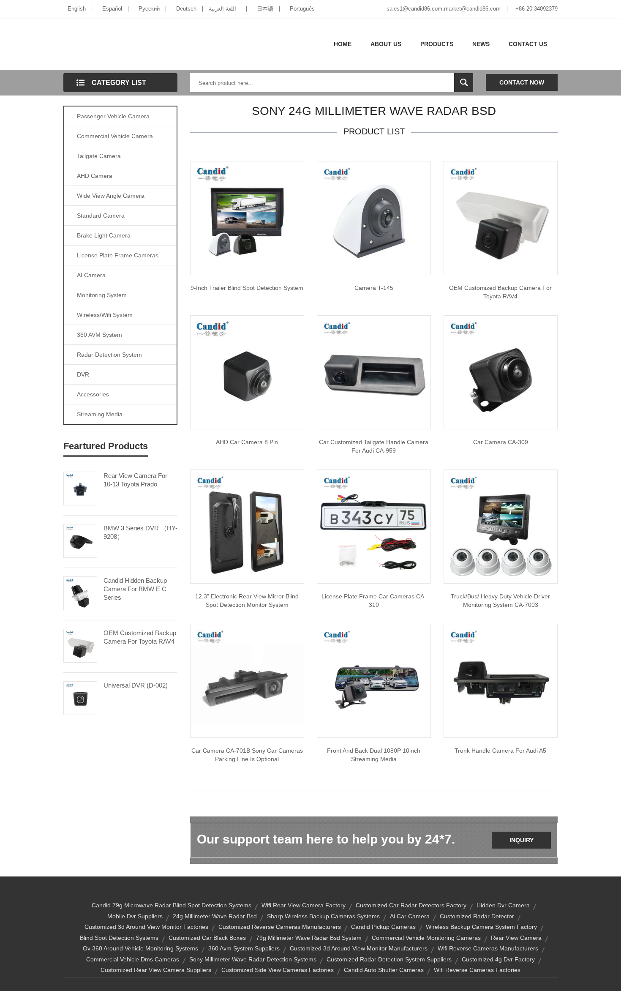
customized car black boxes (207, 937)
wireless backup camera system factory (481, 926)
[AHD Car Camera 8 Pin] (247, 372)
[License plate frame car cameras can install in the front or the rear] (373, 526)
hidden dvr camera (503, 905)
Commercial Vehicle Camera (115, 136)
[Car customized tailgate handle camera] (373, 372)
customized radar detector (477, 916)
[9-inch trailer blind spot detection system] (247, 217)
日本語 (265, 8)
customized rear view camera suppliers (156, 969)
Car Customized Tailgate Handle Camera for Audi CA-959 (373, 446)
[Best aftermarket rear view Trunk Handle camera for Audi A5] (500, 680)
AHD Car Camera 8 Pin (247, 442)
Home (342, 44)
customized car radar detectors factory (411, 905)
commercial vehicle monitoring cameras (426, 937)
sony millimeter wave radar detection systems (252, 959)
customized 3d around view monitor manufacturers (359, 948)
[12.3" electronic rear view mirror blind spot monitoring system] (247, 526)
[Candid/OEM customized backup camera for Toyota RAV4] (500, 217)
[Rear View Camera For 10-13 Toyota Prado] (80, 487)
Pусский (149, 8)
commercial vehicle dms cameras (132, 959)
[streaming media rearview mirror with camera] (373, 680)
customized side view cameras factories (277, 969)
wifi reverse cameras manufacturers (488, 948)
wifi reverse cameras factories (477, 969)
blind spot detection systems (119, 937)
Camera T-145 (373, 287)
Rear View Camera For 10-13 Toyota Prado (135, 480)
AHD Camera (94, 175)
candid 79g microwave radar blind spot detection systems (171, 905)
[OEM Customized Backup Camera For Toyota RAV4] (80, 645)
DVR (83, 374)
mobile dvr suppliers (135, 916)
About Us (385, 44)
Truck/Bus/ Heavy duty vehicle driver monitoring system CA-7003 (500, 600)
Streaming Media (100, 414)
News (481, 44)
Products (436, 44)
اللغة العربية (222, 8)
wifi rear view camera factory (303, 905)
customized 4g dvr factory (498, 959)
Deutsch (186, 8)
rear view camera (516, 937)
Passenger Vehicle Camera (113, 116)
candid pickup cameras (383, 926)
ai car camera (410, 916)
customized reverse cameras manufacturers (279, 926)
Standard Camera (101, 215)
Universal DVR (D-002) (136, 685)
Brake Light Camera (104, 235)
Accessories (93, 394)
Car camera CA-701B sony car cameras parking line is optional (247, 754)
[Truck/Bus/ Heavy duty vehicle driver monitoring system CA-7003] (500, 526)
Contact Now (521, 82)
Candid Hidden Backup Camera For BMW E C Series (135, 589)
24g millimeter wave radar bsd (215, 916)
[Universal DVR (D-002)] (80, 697)
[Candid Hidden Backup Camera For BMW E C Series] (80, 592)
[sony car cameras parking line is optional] (247, 680)
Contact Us (528, 44)
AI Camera (91, 275)
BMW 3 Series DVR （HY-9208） (140, 532)
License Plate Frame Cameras (117, 255)
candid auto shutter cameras (384, 969)
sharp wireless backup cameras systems (323, 916)
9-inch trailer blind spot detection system (247, 287)
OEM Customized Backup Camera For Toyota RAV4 (140, 637)
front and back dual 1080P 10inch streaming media (373, 754)
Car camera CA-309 (500, 442)
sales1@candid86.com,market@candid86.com (444, 8)
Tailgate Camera (99, 156)
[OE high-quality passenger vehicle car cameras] (500, 372)
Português (302, 8)
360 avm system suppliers (244, 948)
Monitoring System (102, 295)
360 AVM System (99, 334)
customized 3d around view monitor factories (146, 926)
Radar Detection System (109, 354)
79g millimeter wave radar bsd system (309, 937)
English (77, 8)
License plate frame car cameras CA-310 (373, 600)
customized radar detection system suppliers (389, 959)
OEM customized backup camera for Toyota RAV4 (500, 292)
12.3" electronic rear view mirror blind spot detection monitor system (247, 600)
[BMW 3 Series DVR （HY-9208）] (80, 540)
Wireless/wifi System (105, 314)
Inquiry (521, 840)
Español (112, 8)
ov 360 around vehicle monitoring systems (140, 948)
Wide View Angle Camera (110, 195)
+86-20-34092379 (536, 8)
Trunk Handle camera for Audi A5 (500, 750)
